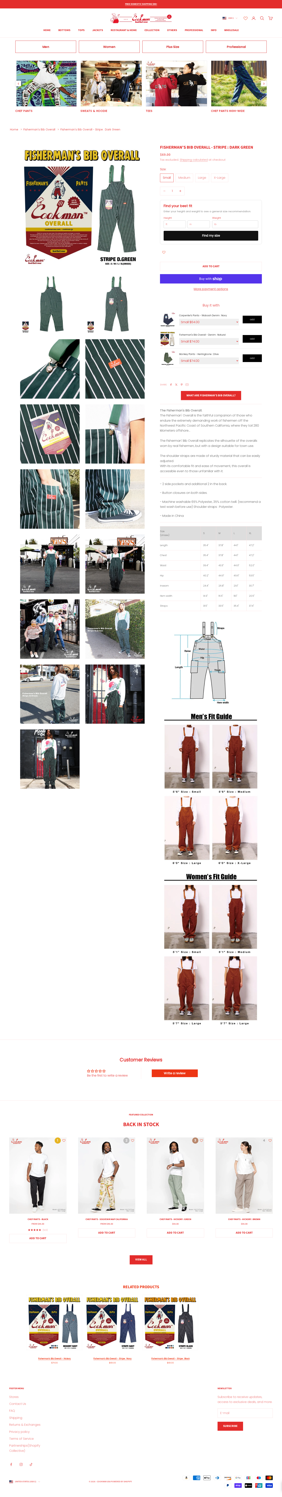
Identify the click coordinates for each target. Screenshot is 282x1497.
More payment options (211, 289)
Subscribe (230, 1426)
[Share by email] (187, 384)
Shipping (15, 1418)
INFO (214, 30)
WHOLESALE (231, 30)
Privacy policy (19, 1432)
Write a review (175, 1073)
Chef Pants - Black (38, 1219)
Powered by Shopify (121, 1481)
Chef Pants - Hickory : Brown (244, 1219)
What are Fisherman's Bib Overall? (211, 395)
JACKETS (97, 30)
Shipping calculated (194, 160)
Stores (14, 1397)
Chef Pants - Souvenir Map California (107, 1219)
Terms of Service (21, 1438)
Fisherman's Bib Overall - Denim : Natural (202, 334)
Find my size (211, 235)
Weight (216, 218)
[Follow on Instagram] (21, 1464)
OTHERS (172, 30)
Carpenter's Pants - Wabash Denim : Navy (203, 315)
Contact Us (17, 1404)
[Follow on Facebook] (11, 1464)
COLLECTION (151, 30)
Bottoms (64, 30)
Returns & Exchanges (24, 1424)
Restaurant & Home (124, 30)
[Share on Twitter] (176, 384)
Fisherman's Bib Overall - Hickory (54, 1358)
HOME (47, 30)
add (252, 319)
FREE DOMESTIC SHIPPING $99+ (141, 4)
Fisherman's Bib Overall (39, 129)
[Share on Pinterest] (181, 384)
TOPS (81, 30)
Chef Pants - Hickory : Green (175, 1219)
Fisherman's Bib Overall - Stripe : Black (170, 1358)
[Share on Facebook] (170, 384)
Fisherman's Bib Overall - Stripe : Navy (112, 1358)
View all (141, 1260)
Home (14, 129)
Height (168, 218)
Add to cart (211, 266)
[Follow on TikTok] (31, 1464)
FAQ (12, 1411)
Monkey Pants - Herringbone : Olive (199, 354)
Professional (194, 30)
